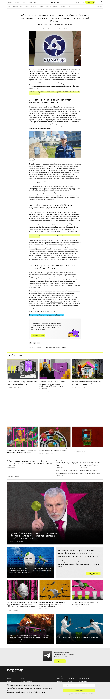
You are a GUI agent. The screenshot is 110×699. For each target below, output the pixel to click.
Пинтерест (71, 678)
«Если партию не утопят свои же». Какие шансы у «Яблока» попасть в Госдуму (54, 450)
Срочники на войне (79, 449)
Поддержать (90, 2)
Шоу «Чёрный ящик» (85, 678)
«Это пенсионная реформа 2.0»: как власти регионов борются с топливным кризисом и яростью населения (78, 638)
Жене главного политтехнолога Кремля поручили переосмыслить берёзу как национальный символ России (90, 473)
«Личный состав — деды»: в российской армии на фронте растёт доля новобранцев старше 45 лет (22, 383)
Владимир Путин (18, 6)
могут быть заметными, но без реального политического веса (54, 307)
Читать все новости (13, 477)
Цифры (24, 2)
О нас (77, 2)
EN (83, 2)
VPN (69, 6)
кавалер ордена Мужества (44, 107)
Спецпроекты (33, 2)
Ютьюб (70, 681)
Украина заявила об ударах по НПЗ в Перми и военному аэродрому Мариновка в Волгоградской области (67, 472)
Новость (56, 28)
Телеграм (59, 681)
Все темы (100, 6)
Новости (9, 2)
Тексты (17, 2)
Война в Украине (31, 6)
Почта (66, 686)
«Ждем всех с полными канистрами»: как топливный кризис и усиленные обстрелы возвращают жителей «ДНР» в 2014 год (29, 637)
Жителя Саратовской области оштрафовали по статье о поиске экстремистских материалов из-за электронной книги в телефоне (90, 463)
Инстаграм (60, 678)
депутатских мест (56, 301)
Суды (8, 6)
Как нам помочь (38, 335)
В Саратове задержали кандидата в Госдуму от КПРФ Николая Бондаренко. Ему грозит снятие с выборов (30, 463)
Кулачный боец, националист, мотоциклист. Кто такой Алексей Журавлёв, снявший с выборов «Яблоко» (35, 535)
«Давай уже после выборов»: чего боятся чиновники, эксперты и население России (52, 604)
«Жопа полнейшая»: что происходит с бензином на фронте (85, 603)
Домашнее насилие (51, 6)
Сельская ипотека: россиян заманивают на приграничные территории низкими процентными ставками (87, 383)
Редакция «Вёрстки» (47, 28)
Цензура (62, 6)
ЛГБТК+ (41, 6)
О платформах (83, 681)
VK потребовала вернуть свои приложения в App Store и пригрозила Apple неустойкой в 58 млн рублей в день (67, 463)
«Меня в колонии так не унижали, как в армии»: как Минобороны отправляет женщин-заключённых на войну (21, 450)
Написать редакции (26, 681)
